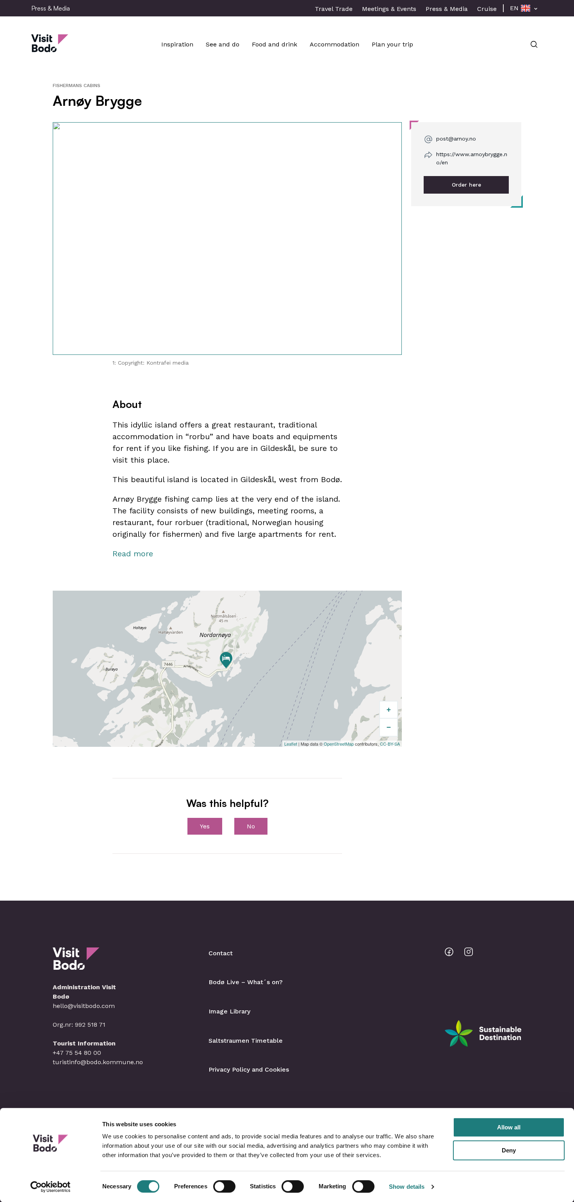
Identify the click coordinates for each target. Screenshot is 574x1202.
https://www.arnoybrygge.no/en (471, 158)
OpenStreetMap (339, 744)
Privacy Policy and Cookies (249, 1069)
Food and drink (274, 44)
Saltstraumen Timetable (246, 1040)
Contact (221, 953)
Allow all (509, 1127)
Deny (509, 1150)
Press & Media (447, 8)
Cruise (487, 8)
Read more (132, 553)
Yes (205, 826)
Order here (466, 185)
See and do (222, 44)
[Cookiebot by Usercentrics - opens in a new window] (50, 1187)
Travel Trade (334, 8)
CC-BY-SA (390, 744)
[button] (227, 238)
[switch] (224, 1186)
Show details (406, 1186)
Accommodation (334, 44)
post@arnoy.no (456, 138)
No (251, 826)
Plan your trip (392, 44)
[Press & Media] (49, 48)
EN (514, 8)
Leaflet (290, 744)
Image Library (229, 1011)
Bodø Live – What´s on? (246, 982)
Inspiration (177, 44)
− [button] (389, 727)
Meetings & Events (389, 8)
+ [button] (389, 709)
